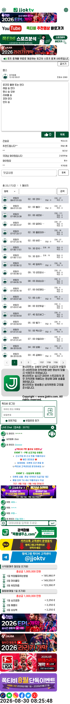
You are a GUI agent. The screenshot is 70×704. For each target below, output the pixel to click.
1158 (49, 363)
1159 (55, 363)
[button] (10, 191)
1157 (42, 363)
